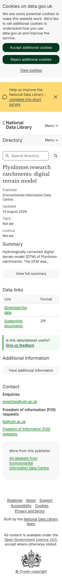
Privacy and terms (30, 511)
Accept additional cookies (31, 47)
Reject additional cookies (31, 59)
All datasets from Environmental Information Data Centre (29, 463)
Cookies (42, 506)
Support (46, 500)
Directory (12, 140)
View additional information (31, 370)
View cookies (31, 70)
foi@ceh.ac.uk (14, 422)
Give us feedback (20, 345)
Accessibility (21, 506)
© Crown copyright (31, 571)
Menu (49, 126)
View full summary (31, 273)
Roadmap (14, 500)
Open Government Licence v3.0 (30, 540)
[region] (31, 312)
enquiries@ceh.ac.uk (20, 401)
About (31, 500)
